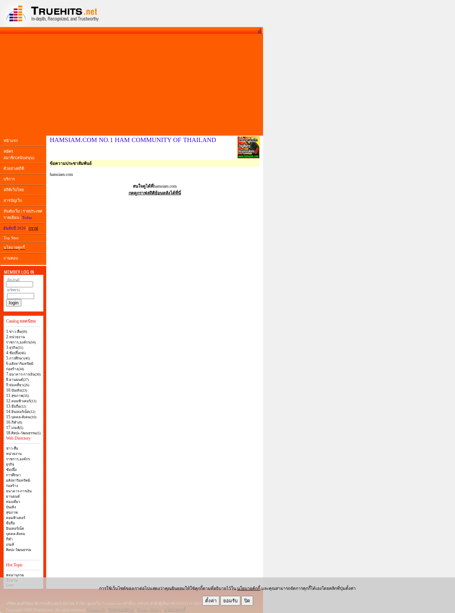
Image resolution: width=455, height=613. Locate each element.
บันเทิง (11, 507)
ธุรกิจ (10, 464)
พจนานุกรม (15, 575)
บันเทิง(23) (19, 390)
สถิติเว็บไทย (14, 190)
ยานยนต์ (13, 496)
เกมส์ (10, 544)
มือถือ (10, 523)
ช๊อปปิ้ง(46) (17, 353)
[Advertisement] (131, 85)
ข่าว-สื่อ (12, 448)
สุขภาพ (12, 512)
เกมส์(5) (17, 428)
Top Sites (11, 238)
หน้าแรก (11, 140)
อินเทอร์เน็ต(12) (23, 412)
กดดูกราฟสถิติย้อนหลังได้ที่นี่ (155, 192)
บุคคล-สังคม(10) (23, 417)
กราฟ (33, 228)
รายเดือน (11, 217)
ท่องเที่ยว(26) (19, 385)
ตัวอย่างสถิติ (14, 168)
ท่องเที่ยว (13, 502)
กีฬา (9, 539)
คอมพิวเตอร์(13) (23, 401)
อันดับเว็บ (12, 211)
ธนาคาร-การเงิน (19, 491)
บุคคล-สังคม (15, 534)
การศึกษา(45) (19, 358)
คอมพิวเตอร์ (15, 518)
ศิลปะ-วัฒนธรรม (18, 550)
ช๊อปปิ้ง (11, 470)
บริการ (9, 179)
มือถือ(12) (18, 406)
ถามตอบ (11, 258)
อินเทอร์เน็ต (15, 528)
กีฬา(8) (16, 422)
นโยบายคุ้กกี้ (248, 588)
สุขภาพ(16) (20, 396)
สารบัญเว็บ (13, 200)
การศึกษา (13, 475)
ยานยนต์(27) (19, 380)
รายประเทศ (32, 211)
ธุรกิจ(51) (16, 348)
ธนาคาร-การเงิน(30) (25, 374)
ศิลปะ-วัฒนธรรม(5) (26, 433)
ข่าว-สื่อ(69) (18, 332)
